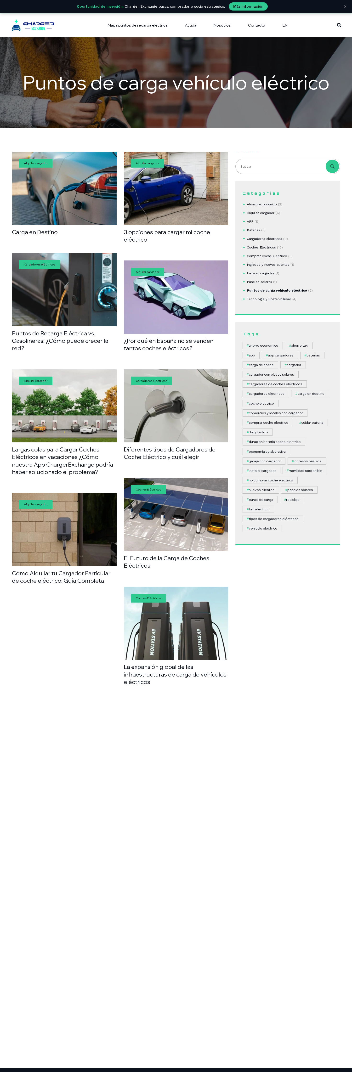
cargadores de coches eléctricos (275, 384)
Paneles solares (259, 282)
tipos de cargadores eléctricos (274, 519)
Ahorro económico (262, 204)
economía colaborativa (267, 451)
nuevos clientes (261, 490)
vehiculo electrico (263, 528)
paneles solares (300, 490)
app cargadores (281, 355)
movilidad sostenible (305, 470)
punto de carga (261, 499)
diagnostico (258, 432)
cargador (294, 365)
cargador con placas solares (271, 374)
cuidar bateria (312, 422)
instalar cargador (262, 470)
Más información (248, 6)
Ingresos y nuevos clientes (268, 264)
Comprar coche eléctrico (267, 256)
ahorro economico (263, 345)
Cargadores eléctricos (264, 239)
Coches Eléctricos (261, 247)
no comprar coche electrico (271, 480)
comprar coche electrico (268, 422)
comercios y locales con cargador (276, 413)
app (252, 355)
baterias (313, 355)
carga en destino (310, 393)
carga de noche (261, 365)
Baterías (253, 230)
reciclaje (293, 499)
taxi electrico (259, 509)
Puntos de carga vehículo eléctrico (277, 290)
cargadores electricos (266, 393)
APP (250, 221)
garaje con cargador (265, 461)
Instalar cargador (260, 273)
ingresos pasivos (307, 461)
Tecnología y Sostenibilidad (269, 299)
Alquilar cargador (260, 213)
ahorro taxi (299, 345)
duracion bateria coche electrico (275, 442)
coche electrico (261, 403)
